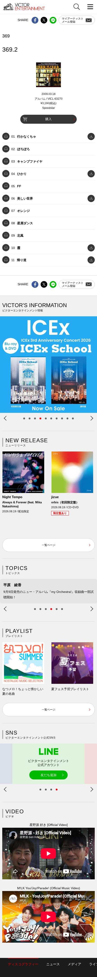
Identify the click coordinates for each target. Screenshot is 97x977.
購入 (48, 119)
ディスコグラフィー (23, 964)
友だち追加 (48, 775)
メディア (74, 964)
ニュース (53, 964)
